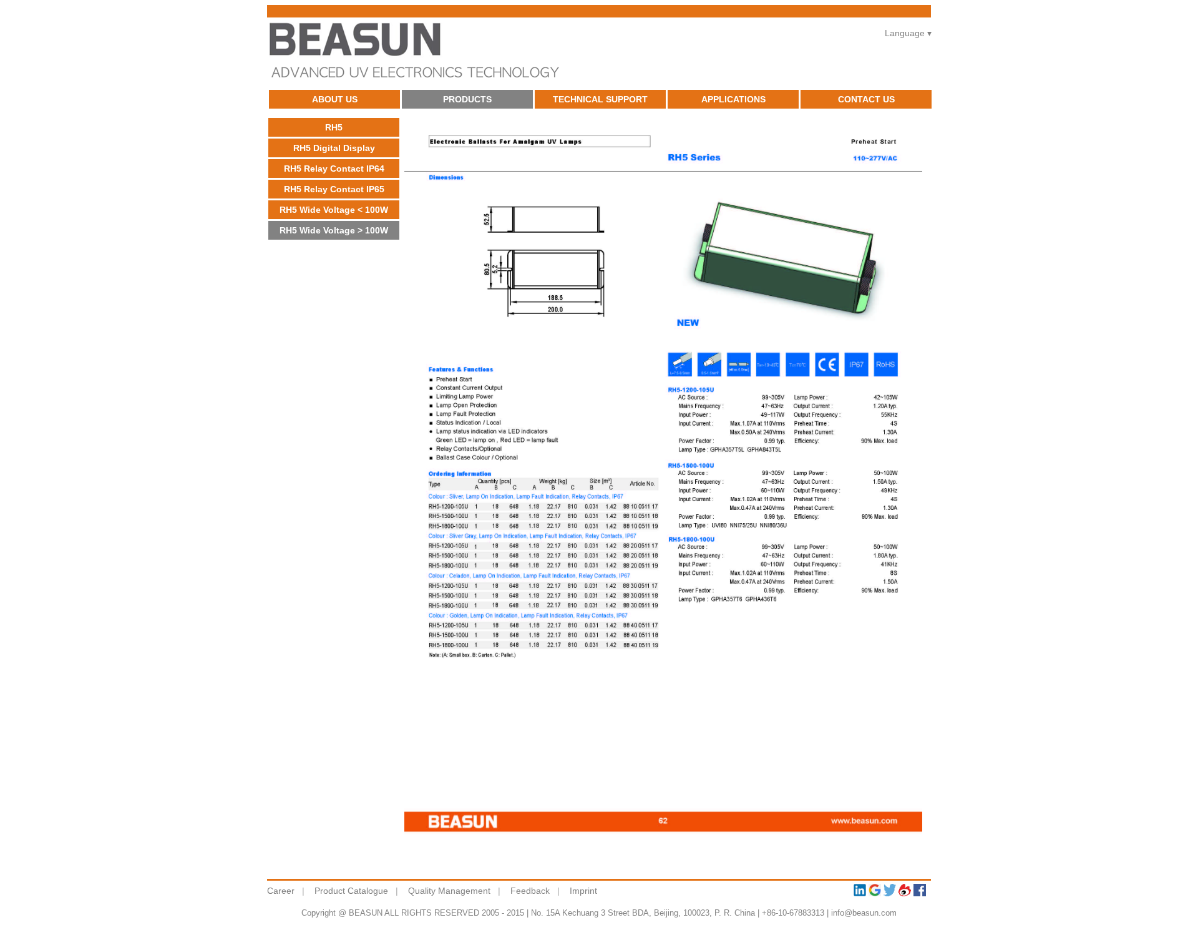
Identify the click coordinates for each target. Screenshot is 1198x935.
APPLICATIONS (733, 99)
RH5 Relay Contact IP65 (334, 189)
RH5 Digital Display (334, 148)
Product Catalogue (351, 891)
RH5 (334, 127)
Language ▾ (908, 33)
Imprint (583, 891)
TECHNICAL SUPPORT (600, 99)
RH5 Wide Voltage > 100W (334, 230)
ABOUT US (335, 99)
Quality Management (449, 891)
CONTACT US (866, 99)
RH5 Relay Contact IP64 (334, 169)
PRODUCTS (467, 99)
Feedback (530, 891)
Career (281, 891)
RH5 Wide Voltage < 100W (334, 210)
